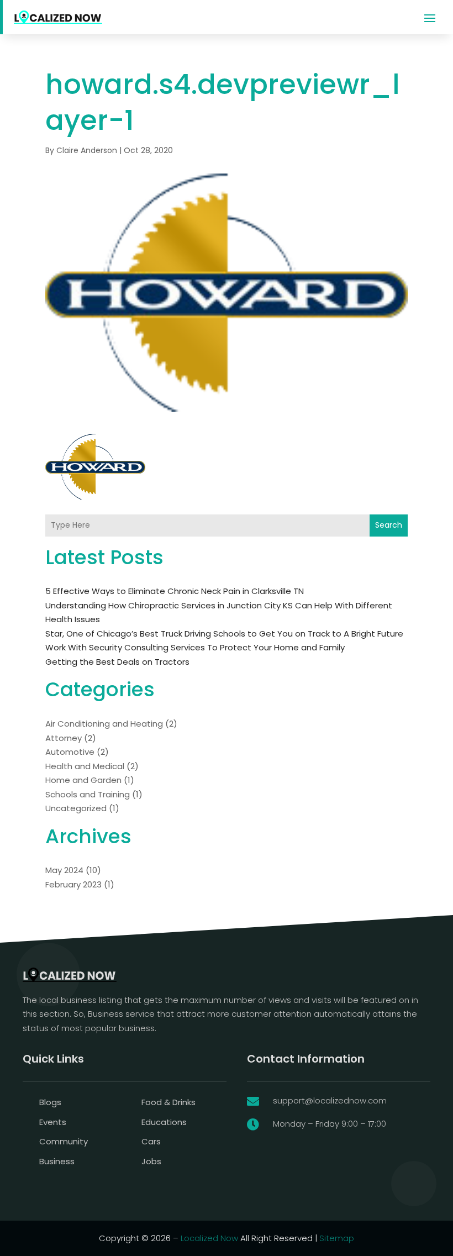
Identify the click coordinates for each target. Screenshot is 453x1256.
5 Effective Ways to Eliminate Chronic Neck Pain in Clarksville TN (174, 591)
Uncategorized (76, 808)
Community (63, 1141)
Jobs (151, 1161)
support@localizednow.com (330, 1100)
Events (52, 1122)
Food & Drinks (168, 1102)
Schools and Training (87, 794)
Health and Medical (84, 766)
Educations (164, 1122)
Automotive (69, 752)
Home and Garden (83, 780)
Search (388, 524)
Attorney (63, 738)
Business (57, 1161)
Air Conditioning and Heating (104, 723)
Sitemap (336, 1238)
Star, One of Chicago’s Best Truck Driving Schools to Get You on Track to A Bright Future (224, 633)
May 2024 (64, 870)
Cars (151, 1141)
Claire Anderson (86, 150)
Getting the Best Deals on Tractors (117, 662)
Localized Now (209, 1238)
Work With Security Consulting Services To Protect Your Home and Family (195, 647)
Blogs (50, 1102)
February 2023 (73, 884)
